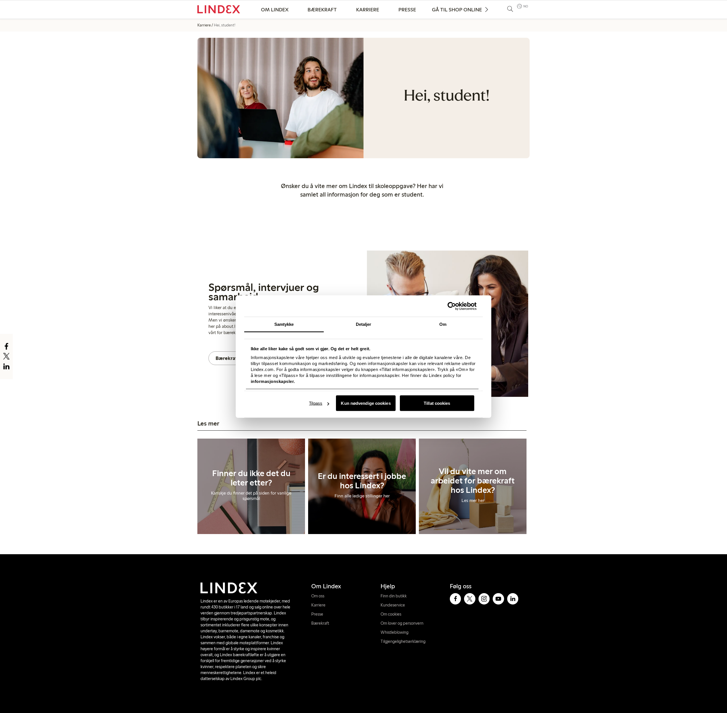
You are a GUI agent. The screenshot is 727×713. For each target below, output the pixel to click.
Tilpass (315, 403)
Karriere (367, 10)
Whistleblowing (394, 632)
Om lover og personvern (402, 623)
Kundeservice (393, 605)
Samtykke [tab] (284, 324)
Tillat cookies (437, 403)
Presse (407, 10)
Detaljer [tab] (363, 324)
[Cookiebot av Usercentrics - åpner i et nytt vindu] (452, 306)
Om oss (317, 596)
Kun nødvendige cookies (365, 403)
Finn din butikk (394, 596)
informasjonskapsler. (273, 381)
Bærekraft (322, 10)
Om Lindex (275, 10)
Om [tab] (442, 324)
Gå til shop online (457, 10)
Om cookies (391, 614)
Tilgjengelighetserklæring (403, 641)
